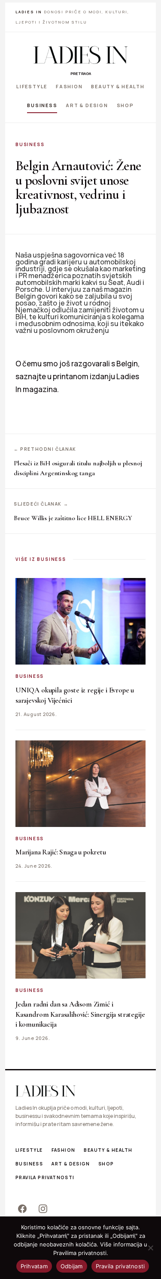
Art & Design (87, 105)
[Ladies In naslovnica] (80, 55)
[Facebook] (22, 1209)
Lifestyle (31, 86)
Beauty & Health (117, 86)
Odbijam (72, 1266)
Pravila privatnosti (45, 1177)
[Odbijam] (150, 1247)
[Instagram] (43, 1209)
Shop (125, 105)
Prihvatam (34, 1266)
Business (42, 105)
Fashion (69, 86)
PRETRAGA (80, 73)
